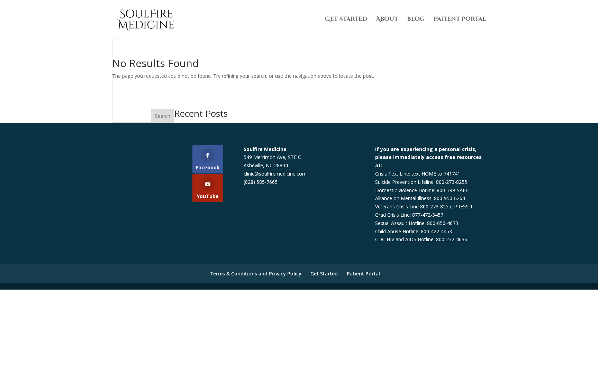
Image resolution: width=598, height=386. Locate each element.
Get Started (346, 20)
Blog (416, 20)
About (387, 20)
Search (162, 116)
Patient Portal (460, 20)
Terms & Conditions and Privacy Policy (255, 273)
